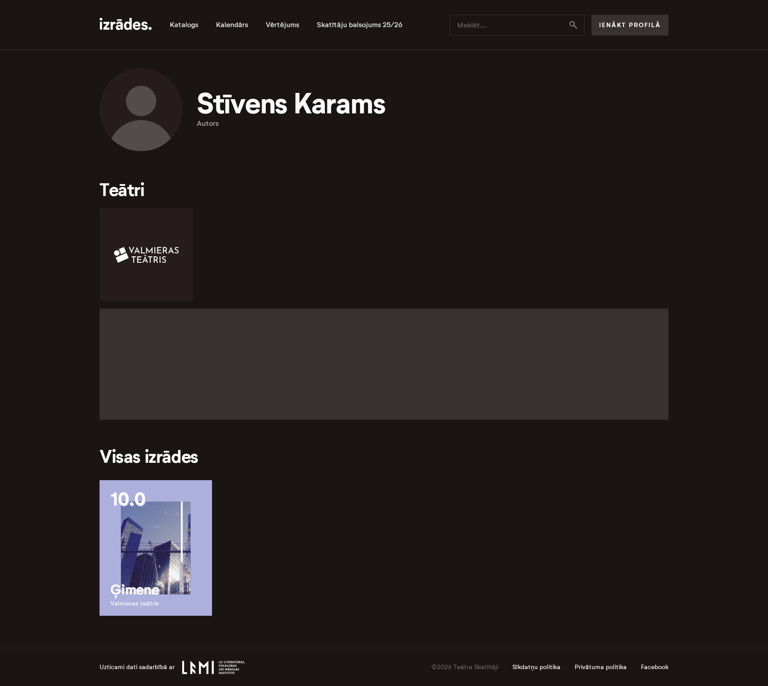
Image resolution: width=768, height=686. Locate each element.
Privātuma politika (601, 667)
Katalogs (184, 24)
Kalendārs (232, 24)
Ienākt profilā (630, 25)
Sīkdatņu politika (536, 667)
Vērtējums (282, 24)
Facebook (654, 667)
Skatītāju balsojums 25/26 (360, 24)
